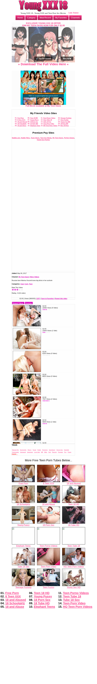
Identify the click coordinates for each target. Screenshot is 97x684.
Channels (75, 18)
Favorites (28, 303)
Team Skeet (35, 138)
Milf (42, 452)
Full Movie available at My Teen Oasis (43, 106)
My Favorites (61, 18)
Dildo (45, 452)
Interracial (23, 452)
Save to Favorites (47, 298)
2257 (38, 298)
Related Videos (18, 303)
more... (15, 454)
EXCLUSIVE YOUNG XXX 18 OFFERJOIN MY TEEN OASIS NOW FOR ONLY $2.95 (43, 24)
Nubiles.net (16, 138)
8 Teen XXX (21, 120)
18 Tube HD (34, 124)
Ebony (29, 450)
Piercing (54, 452)
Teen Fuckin (64, 120)
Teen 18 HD (34, 118)
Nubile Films (25, 138)
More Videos (34, 277)
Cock (26, 284)
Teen (30, 284)
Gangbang (52, 450)
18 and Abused (22, 122)
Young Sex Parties (43, 140)
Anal (22, 284)
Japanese (30, 452)
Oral (49, 452)
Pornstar (60, 452)
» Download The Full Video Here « (43, 64)
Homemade (15, 452)
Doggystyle (23, 450)
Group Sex (59, 450)
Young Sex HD (65, 122)
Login (70, 13)
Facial (34, 450)
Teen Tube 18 (47, 120)
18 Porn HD (64, 124)
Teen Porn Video (48, 124)
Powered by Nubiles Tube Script (48, 682)
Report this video (61, 298)
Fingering (45, 450)
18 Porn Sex (34, 122)
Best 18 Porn (64, 125)
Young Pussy (34, 120)
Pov (65, 452)
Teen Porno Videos (49, 118)
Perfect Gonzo (69, 138)
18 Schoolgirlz (21, 124)
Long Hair (37, 452)
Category (31, 18)
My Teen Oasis (58, 138)
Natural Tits (15, 450)
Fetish (39, 450)
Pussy (69, 452)
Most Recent (45, 18)
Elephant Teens (35, 125)
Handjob (66, 450)
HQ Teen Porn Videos (50, 125)
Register (76, 13)
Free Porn (20, 118)
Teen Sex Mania (46, 138)
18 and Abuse (21, 125)
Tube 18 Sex (47, 122)
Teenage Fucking (65, 118)
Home (20, 18)
